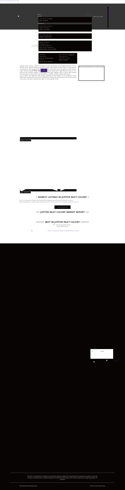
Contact (40, 64)
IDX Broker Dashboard (55, 202)
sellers (39, 32)
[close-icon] (108, 8)
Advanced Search (46, 18)
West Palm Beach (46, 61)
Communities (44, 44)
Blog (38, 66)
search (39, 16)
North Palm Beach (46, 58)
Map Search (44, 20)
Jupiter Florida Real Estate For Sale (9, 1)
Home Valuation (45, 36)
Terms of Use (93, 486)
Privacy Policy (101, 486)
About (39, 14)
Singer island (64, 58)
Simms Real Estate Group (30, 486)
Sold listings (45, 29)
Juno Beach (63, 56)
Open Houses (44, 27)
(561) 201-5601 (98, 16)
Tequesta (43, 56)
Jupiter (42, 54)
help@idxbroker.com (73, 202)
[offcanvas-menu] (110, 6)
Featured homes (46, 26)
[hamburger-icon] (89, 15)
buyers (39, 39)
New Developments (47, 47)
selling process (46, 35)
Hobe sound (63, 60)
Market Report (25, 140)
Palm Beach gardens (66, 54)
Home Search (44, 42)
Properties (40, 23)
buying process (46, 45)
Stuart (42, 60)
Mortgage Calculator (48, 49)
